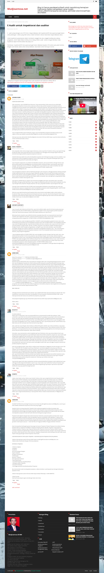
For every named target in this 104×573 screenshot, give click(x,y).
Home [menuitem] (10, 17)
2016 (83, 139)
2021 (83, 125)
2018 (83, 133)
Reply (14, 141)
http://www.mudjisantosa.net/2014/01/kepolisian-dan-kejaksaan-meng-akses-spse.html (30, 82)
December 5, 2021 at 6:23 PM (19, 311)
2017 (83, 136)
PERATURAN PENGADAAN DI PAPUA (85, 78)
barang (40, 517)
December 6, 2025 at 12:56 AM (19, 375)
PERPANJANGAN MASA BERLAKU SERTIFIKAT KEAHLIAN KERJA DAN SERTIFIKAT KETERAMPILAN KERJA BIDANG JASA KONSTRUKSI (84, 520)
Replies (15, 143)
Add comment (16, 487)
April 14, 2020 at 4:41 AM (18, 206)
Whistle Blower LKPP (57, 548)
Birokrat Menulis (56, 550)
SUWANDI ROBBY (16, 97)
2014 (83, 144)
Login (13, 1)
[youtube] (96, 1)
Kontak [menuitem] (16, 17)
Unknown (15, 399)
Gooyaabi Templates (36, 570)
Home (8, 1)
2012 (83, 150)
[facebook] (93, 1)
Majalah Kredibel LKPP (57, 552)
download (41, 523)
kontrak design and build (83, 85)
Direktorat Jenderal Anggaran (42, 545)
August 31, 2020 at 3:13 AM (18, 254)
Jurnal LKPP (40, 552)
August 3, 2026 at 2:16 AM (18, 401)
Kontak (95, 570)
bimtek (40, 520)
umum (40, 535)
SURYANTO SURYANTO (17, 205)
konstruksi (41, 529)
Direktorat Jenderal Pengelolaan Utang (42, 548)
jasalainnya (41, 526)
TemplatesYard (19, 570)
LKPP (53, 542)
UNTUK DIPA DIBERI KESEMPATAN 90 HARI (85, 72)
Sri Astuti (15, 310)
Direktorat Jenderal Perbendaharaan (57, 545)
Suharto (14, 374)
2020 (83, 127)
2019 (83, 130)
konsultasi (41, 532)
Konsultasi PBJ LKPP (43, 542)
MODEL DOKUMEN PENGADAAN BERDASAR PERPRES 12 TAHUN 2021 (85, 536)
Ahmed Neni (15, 253)
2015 (83, 142)
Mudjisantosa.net (17, 8)
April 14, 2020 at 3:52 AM (18, 148)
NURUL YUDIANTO (16, 147)
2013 (83, 147)
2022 (82, 122)
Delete (17, 141)
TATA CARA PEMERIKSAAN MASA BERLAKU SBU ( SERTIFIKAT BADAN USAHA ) (85, 529)
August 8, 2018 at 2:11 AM (18, 99)
